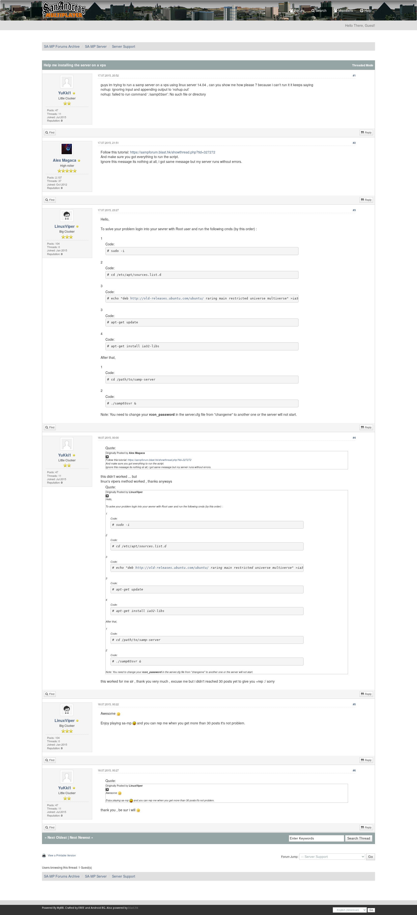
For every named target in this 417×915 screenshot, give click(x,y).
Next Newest (80, 837)
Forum (298, 10)
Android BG (98, 907)
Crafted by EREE (74, 907)
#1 (354, 75)
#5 (354, 704)
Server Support (123, 46)
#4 (354, 437)
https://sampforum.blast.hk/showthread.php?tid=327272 (172, 152)
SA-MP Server (96, 46)
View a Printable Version (62, 855)
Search (321, 10)
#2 (354, 143)
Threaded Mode (362, 65)
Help (367, 10)
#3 (354, 210)
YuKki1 (64, 93)
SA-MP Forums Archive (62, 46)
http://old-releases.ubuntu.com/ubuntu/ (167, 298)
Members (345, 10)
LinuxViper (65, 226)
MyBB (60, 907)
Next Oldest (57, 837)
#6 (354, 770)
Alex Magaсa (64, 160)
